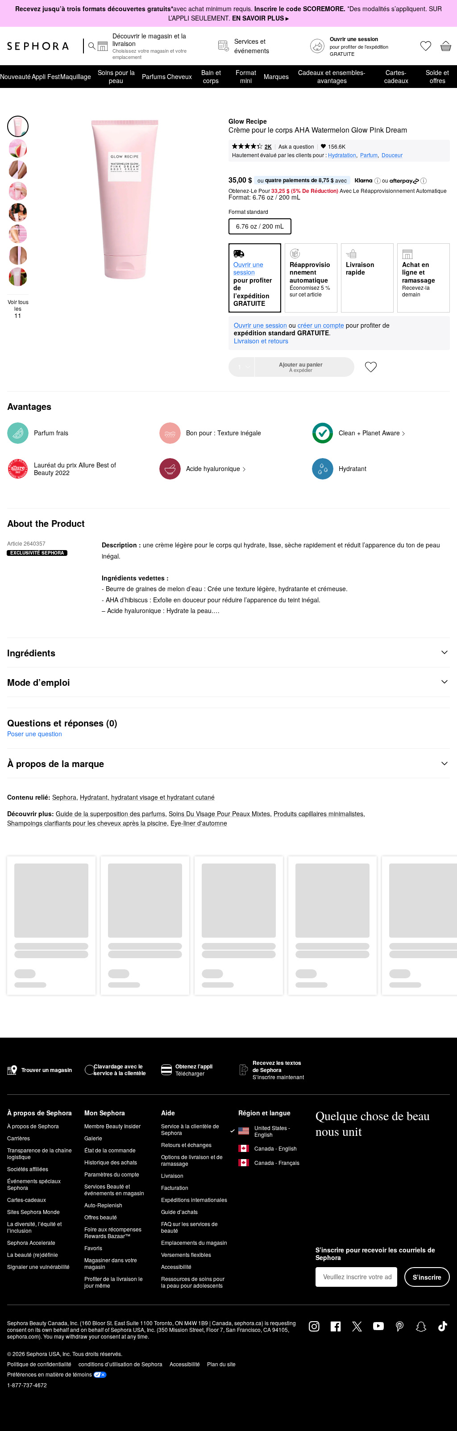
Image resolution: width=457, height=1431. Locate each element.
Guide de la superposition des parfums (110, 813)
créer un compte (321, 325)
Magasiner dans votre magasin (110, 1263)
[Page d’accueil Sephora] (38, 46)
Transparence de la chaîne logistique (39, 1153)
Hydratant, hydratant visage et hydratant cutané (147, 797)
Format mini (246, 76)
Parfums (154, 76)
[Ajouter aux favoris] (370, 367)
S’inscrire (427, 1276)
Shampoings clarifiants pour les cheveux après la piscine (87, 822)
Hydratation (342, 155)
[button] (377, 181)
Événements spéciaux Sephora (34, 1184)
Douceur (392, 155)
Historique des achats (110, 1162)
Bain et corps (211, 76)
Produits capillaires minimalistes (318, 813)
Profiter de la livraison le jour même (113, 1282)
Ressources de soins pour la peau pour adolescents (192, 1282)
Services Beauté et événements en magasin (114, 1189)
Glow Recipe (247, 121)
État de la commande (110, 1150)
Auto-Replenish (103, 1205)
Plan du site (221, 1364)
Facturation (174, 1187)
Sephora (64, 797)
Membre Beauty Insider (112, 1126)
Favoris (93, 1248)
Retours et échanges (186, 1144)
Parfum (369, 155)
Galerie (93, 1138)
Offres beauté (100, 1217)
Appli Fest (46, 76)
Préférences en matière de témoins (49, 1374)
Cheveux (179, 76)
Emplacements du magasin (194, 1242)
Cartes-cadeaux (396, 76)
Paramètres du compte (111, 1174)
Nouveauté (15, 76)
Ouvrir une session (260, 325)
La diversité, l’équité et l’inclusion (34, 1227)
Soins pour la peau (116, 76)
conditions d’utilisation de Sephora (120, 1364)
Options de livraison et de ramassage (192, 1160)
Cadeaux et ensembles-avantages (332, 76)
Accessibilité (176, 1266)
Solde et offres (437, 76)
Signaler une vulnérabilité (38, 1266)
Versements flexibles (186, 1254)
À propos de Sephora (33, 1126)
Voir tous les (18, 309)
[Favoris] (425, 46)
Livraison (172, 1175)
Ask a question (296, 146)
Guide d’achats (179, 1211)
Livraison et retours (261, 340)
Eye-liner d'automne (198, 822)
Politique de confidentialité (39, 1364)
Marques (276, 76)
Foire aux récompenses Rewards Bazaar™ (112, 1232)
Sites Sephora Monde (33, 1211)
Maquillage (75, 76)
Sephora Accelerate (31, 1242)
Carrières (18, 1138)
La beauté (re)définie (32, 1254)
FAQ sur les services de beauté (189, 1227)
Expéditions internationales (194, 1199)
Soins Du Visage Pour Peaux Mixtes (219, 813)
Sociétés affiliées (27, 1168)
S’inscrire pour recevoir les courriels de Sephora (375, 1254)
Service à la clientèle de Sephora (190, 1129)
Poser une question (34, 733)
